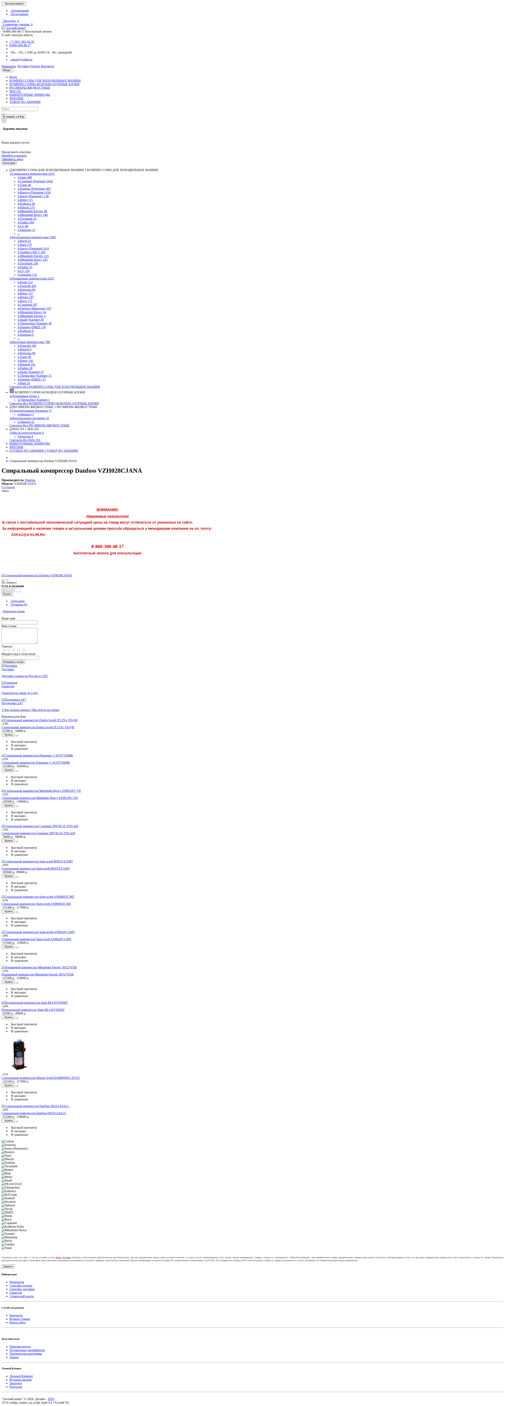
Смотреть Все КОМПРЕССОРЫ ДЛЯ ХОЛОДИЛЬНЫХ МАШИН (54, 386)
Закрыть (8, 1266)
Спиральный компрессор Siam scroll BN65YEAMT (36, 868)
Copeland (27, 304)
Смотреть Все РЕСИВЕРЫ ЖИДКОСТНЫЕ (39, 425)
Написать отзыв (13, 611)
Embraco (26, 203)
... (18, 233)
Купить (7, 594)
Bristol (25, 297)
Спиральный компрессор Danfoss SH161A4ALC (34, 1113)
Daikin (25, 222)
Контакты (16, 1315)
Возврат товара (19, 1319)
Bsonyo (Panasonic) (33, 192)
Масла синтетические (26, 432)
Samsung (26, 230)
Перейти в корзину (14, 155)
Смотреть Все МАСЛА (24, 440)
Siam (24, 177)
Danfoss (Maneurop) (34, 308)
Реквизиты (16, 1282)
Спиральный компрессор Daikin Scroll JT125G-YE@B (38, 727)
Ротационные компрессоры (32, 237)
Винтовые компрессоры (29, 342)
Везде (13, 77)
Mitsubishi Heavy (32, 215)
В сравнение (18, 748)
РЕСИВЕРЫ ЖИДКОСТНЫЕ (29, 87)
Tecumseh (26, 218)
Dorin (25, 282)
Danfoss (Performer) (34, 188)
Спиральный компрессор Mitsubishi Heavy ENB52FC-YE (40, 798)
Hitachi (26, 207)
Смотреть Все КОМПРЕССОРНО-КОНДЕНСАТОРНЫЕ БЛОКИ (54, 403)
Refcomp (26, 289)
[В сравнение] (7, 580)
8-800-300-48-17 (20, 45)
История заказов (20, 1379)
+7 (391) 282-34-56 (21, 41)
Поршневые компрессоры (31, 278)
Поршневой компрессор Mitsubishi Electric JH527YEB (38, 974)
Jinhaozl (25, 414)
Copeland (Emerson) (35, 181)
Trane (24, 185)
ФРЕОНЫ (16, 98)
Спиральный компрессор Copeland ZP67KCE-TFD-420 (38, 833)
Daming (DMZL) (31, 327)
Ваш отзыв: (9, 626)
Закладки (15, 1383)
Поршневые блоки (24, 396)
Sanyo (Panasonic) (33, 196)
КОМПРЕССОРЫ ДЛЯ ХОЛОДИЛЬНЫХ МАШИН (45, 80)
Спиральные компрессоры (32, 173)
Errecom (25, 436)
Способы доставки (22, 1289)
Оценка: (7, 646)
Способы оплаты (20, 1285)
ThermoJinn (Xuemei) (34, 323)
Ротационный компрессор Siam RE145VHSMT (33, 1009)
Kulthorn (25, 331)
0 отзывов (8, 487)
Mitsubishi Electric (32, 211)
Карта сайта (17, 1322)
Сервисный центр (21, 1296)
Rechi (24, 241)
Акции (14, 1357)
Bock (24, 301)
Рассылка (15, 1386)
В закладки (17, 745)
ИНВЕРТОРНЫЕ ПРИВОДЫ (29, 94)
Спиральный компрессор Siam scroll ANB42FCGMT (37, 939)
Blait (23, 383)
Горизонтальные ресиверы (30, 410)
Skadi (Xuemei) (30, 319)
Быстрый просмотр (23, 741)
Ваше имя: (9, 618)
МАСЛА (15, 91)
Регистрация (18, 14)
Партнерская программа (25, 1353)
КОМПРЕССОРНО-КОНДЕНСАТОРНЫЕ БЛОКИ (44, 84)
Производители (20, 1346)
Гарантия (15, 1292)
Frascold (26, 286)
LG (22, 226)
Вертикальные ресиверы (29, 418)
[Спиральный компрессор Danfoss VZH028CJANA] (37, 575)
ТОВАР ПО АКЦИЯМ (24, 102)
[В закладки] (3, 580)
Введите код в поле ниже (19, 654)
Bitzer (25, 200)
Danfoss (30, 480)
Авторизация (19, 10)
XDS (51, 1399)
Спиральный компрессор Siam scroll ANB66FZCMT (36, 904)
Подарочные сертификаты (27, 1350)
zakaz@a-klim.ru (20, 59)
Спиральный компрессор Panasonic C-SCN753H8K (36, 762)
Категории (9, 163)
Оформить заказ (12, 159)
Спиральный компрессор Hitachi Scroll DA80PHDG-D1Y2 (41, 1078)
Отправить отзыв (13, 661)
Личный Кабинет (21, 1376)
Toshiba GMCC (31, 252)
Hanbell (26, 364)
